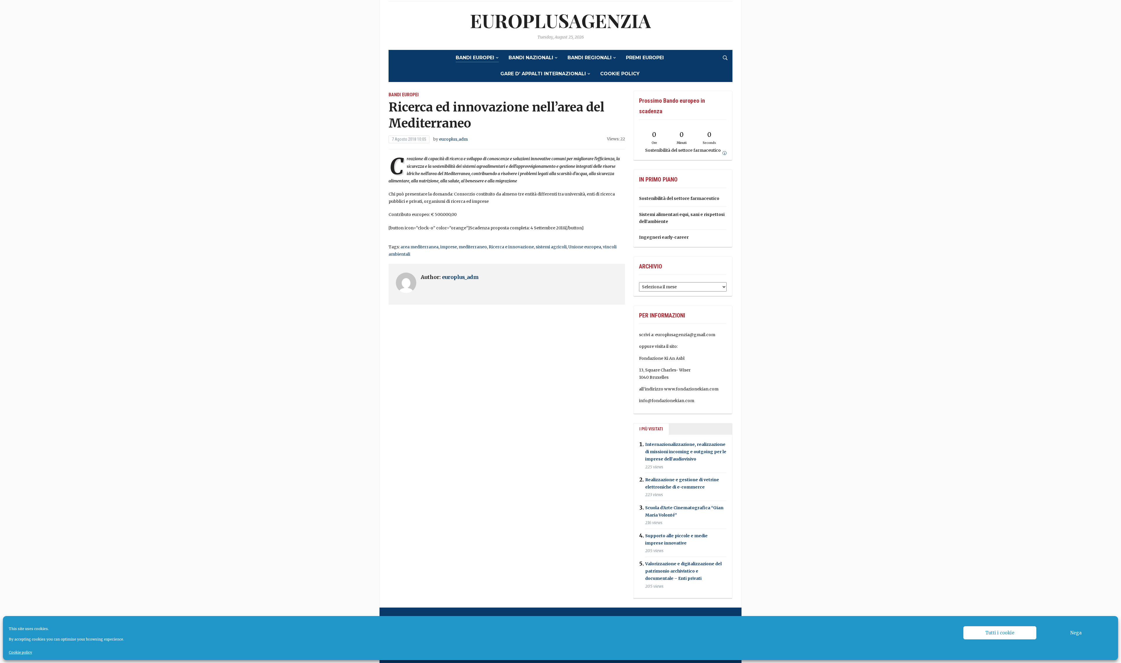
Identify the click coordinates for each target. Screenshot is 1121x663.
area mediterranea (419, 247)
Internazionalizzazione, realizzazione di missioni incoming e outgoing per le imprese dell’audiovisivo (685, 452)
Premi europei (645, 57)
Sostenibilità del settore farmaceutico (679, 198)
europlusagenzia (560, 20)
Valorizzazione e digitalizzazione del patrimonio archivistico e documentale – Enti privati (683, 571)
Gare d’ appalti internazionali (543, 73)
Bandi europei (475, 57)
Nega (1076, 633)
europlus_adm (453, 139)
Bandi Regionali (590, 57)
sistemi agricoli (551, 247)
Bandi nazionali (531, 57)
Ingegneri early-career (664, 237)
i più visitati (651, 429)
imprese (448, 247)
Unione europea (584, 247)
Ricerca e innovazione (511, 247)
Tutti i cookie (999, 633)
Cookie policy (20, 652)
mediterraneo (473, 247)
